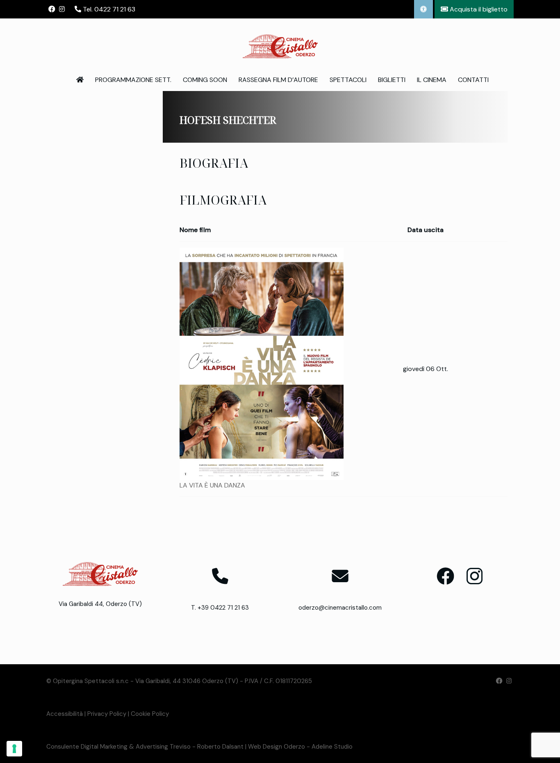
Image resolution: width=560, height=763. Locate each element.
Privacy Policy (106, 714)
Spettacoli (348, 79)
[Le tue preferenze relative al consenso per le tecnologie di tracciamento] (14, 748)
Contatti (473, 79)
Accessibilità (64, 714)
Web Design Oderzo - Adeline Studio (300, 747)
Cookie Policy (150, 714)
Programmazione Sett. (133, 79)
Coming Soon (205, 79)
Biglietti (391, 79)
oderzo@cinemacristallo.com (340, 608)
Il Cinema (431, 79)
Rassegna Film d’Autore (278, 79)
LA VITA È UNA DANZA (212, 485)
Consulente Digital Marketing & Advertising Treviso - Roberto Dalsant (145, 747)
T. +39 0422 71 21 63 (220, 608)
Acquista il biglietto (478, 9)
